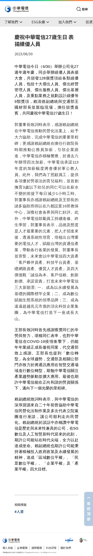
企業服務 (22, 548)
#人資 (19, 511)
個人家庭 (8, 548)
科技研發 (51, 548)
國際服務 (37, 548)
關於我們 (66, 548)
